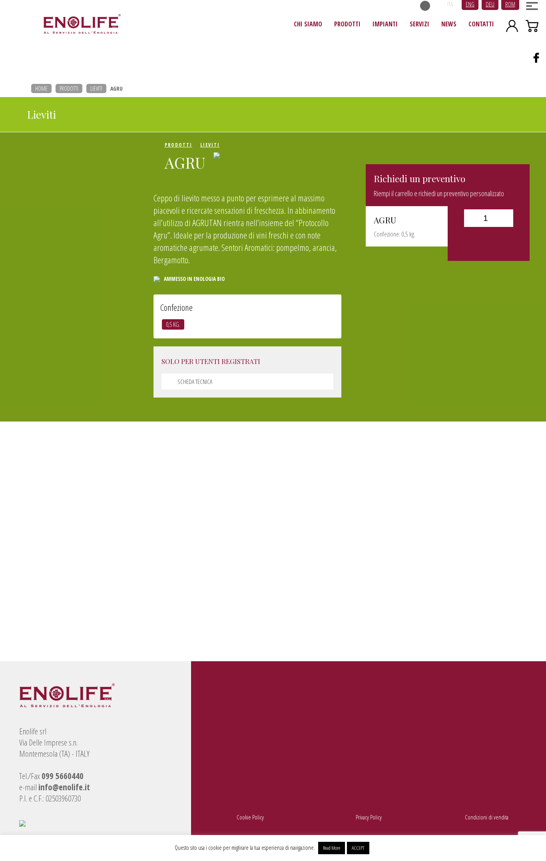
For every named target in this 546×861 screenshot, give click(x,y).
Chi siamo (308, 24)
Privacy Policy (369, 817)
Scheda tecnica (194, 382)
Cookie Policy (250, 817)
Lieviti (96, 88)
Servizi (419, 24)
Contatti (481, 24)
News (448, 24)
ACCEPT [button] (358, 847)
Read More (331, 847)
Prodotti (347, 24)
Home (41, 88)
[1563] (489, 241)
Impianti (385, 24)
